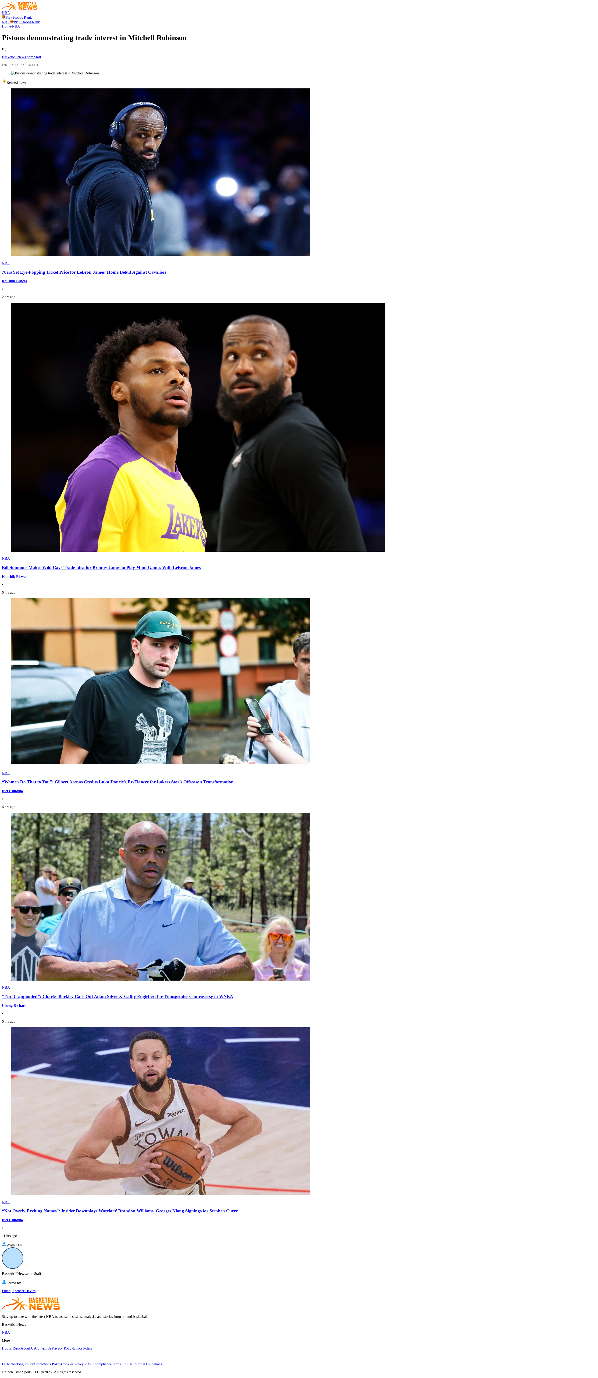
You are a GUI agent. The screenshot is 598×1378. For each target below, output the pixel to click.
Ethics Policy (83, 1348)
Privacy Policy (62, 1348)
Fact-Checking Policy (18, 1364)
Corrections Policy (47, 1364)
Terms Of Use (122, 1364)
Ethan (6, 1291)
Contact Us (43, 1348)
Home (6, 26)
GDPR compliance (98, 1364)
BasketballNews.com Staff (21, 57)
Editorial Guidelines (147, 1364)
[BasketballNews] (19, 8)
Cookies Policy (72, 1364)
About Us (28, 1348)
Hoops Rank (11, 1348)
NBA (6, 13)
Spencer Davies (24, 1291)
